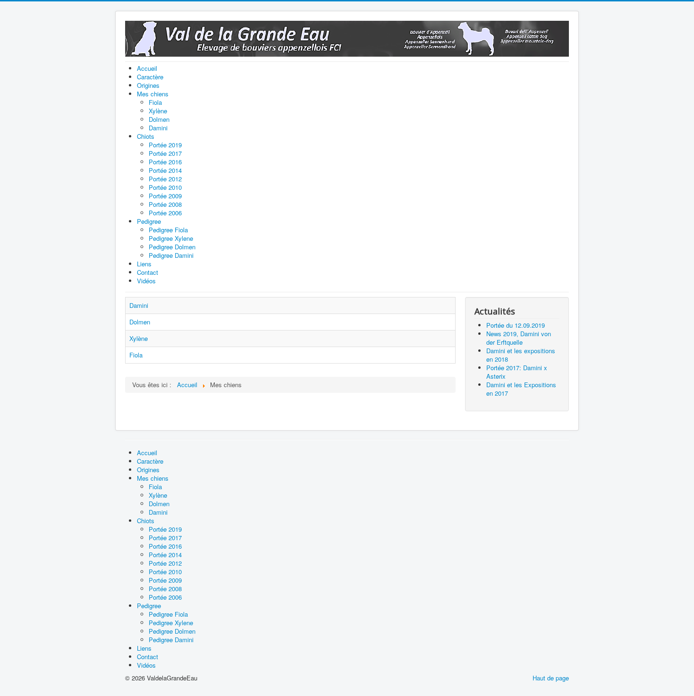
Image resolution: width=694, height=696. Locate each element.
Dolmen (139, 321)
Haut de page (551, 677)
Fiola (136, 354)
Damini (138, 305)
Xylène (138, 338)
